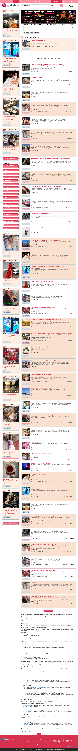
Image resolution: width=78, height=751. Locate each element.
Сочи (41, 29)
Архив (63, 740)
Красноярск (62, 27)
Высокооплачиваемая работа (8, 166)
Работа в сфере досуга (28, 711)
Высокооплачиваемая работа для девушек (31, 32)
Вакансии (16, 1)
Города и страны (69, 739)
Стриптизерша (7, 218)
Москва (28, 741)
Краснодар (55, 27)
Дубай (46, 29)
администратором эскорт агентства (42, 687)
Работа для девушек (27, 679)
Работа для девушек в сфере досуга (30, 692)
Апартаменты (6, 187)
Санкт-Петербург (35, 741)
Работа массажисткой (33, 27)
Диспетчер (5, 197)
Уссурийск (28, 60)
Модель (5, 204)
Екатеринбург (42, 27)
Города (21, 1)
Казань (49, 27)
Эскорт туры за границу (57, 745)
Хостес (5, 228)
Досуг (40, 1)
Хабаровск (43, 744)
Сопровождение (7, 214)
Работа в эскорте (27, 638)
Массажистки (55, 742)
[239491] (48, 16)
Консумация (51, 5)
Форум (63, 739)
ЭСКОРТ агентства (62, 24)
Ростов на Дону (36, 744)
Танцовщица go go (8, 221)
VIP (31, 1)
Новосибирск (26, 29)
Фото (72, 740)
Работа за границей (53, 29)
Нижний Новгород (70, 27)
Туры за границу (7, 224)
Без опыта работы (7, 194)
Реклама (48, 1)
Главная (23, 60)
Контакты (59, 740)
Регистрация (70, 1)
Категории (27, 1)
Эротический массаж (8, 177)
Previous (20, 47)
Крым (32, 742)
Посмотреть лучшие (48, 610)
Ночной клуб (6, 207)
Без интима (6, 190)
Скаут (4, 211)
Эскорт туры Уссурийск (28, 646)
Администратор (7, 184)
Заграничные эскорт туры (28, 710)
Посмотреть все (11, 158)
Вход (64, 1)
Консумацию (26, 724)
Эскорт (35, 1)
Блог (44, 1)
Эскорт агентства (7, 180)
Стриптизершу (26, 723)
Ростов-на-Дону (34, 29)
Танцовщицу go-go (27, 720)
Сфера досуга (70, 24)
